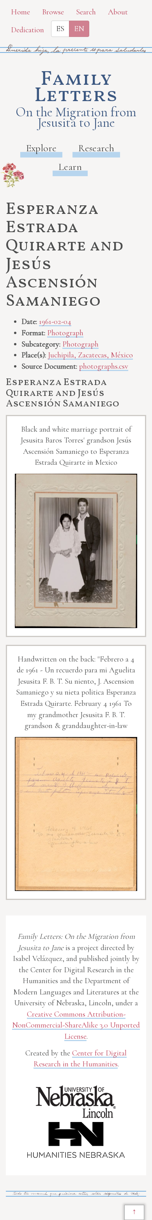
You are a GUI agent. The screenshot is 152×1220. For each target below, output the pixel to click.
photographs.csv (103, 366)
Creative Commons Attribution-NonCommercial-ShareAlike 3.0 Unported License (76, 1025)
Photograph (65, 333)
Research (96, 148)
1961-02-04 (55, 321)
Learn (70, 167)
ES (60, 28)
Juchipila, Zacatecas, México (90, 355)
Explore (41, 148)
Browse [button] (53, 12)
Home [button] (20, 12)
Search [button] (86, 12)
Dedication (27, 30)
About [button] (118, 12)
